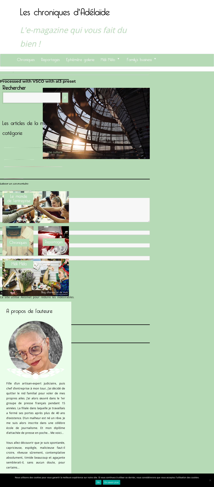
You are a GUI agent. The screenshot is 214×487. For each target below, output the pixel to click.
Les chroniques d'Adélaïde (65, 10)
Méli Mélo (108, 58)
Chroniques (26, 58)
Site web (3, 253)
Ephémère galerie (80, 58)
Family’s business (139, 58)
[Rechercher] (65, 98)
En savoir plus (111, 482)
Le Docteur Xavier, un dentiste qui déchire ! (33, 164)
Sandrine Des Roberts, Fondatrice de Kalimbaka (36, 145)
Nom (2, 228)
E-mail (3, 241)
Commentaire (6, 196)
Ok (98, 482)
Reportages (50, 58)
